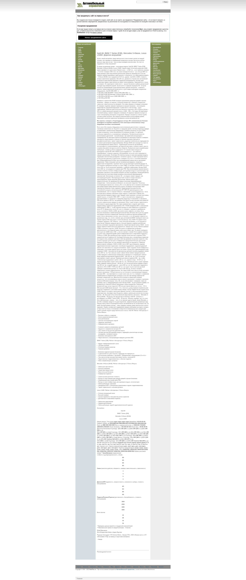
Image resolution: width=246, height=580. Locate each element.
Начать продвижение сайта (95, 37)
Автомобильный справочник (125, 569)
